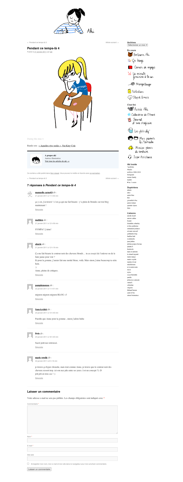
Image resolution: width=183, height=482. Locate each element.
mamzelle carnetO (44, 192)
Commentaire (33, 404)
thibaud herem (132, 290)
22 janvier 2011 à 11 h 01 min (46, 288)
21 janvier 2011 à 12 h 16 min (46, 247)
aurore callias (131, 218)
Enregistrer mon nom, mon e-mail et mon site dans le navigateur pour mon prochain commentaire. (69, 464)
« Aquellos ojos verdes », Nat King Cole (57, 145)
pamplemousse (42, 285)
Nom (29, 436)
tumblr (129, 180)
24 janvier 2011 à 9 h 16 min (46, 361)
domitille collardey (133, 223)
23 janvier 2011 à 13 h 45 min (46, 312)
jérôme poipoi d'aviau (134, 244)
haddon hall (131, 236)
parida (129, 277)
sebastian (130, 285)
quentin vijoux (132, 205)
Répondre (39, 209)
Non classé (54, 173)
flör (128, 198)
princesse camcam (133, 280)
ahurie (38, 244)
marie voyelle (41, 357)
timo (128, 208)
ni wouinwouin (132, 267)
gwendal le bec (132, 200)
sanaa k (129, 282)
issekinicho (131, 239)
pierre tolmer (131, 203)
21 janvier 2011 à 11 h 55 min (46, 196)
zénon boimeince (133, 295)
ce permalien (95, 173)
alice (128, 192)
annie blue (130, 195)
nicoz (129, 269)
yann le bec (131, 292)
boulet (129, 221)
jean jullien (131, 241)
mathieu (39, 219)
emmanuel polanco (133, 228)
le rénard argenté (132, 254)
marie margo (131, 257)
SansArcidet (41, 309)
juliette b (130, 246)
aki (51, 51)
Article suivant (112, 42)
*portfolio (130, 167)
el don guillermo (132, 226)
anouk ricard (131, 215)
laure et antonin (132, 251)
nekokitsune (131, 264)
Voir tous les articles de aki (57, 161)
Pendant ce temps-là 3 (37, 42)
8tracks (129, 169)
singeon (130, 287)
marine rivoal (131, 262)
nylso (129, 272)
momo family (131, 177)
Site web (30, 454)
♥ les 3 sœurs (131, 182)
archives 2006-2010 (134, 172)
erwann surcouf (132, 231)
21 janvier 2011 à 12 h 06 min (46, 223)
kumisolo (130, 249)
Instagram (130, 174)
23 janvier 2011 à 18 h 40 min (46, 337)
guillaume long (132, 233)
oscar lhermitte (132, 275)
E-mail (30, 445)
